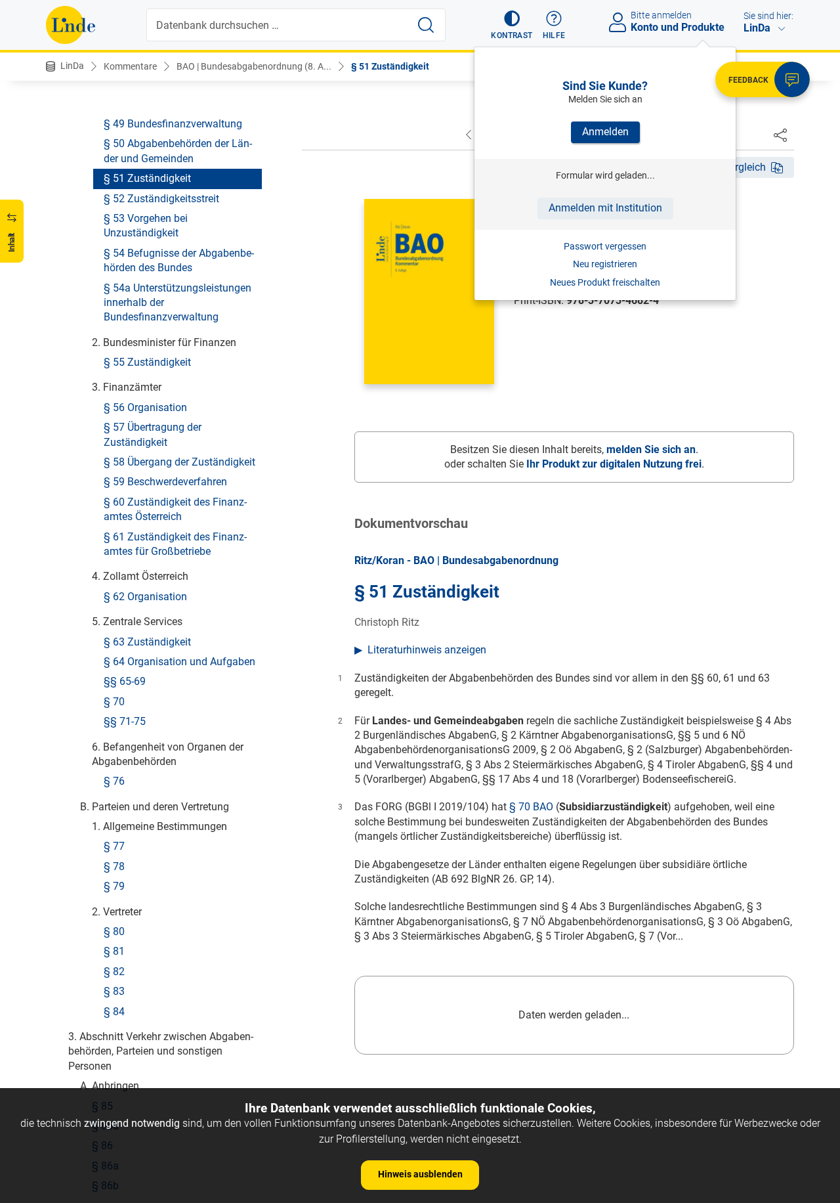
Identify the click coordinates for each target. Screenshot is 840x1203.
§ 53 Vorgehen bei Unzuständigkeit (146, 225)
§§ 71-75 (125, 721)
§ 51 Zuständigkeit (390, 66)
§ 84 (114, 1011)
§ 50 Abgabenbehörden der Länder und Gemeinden (178, 150)
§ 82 (114, 971)
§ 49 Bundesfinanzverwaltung (173, 124)
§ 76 (114, 781)
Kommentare (130, 66)
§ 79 (114, 886)
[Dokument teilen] (780, 134)
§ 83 (114, 991)
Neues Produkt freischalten (605, 282)
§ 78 (114, 866)
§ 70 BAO (531, 806)
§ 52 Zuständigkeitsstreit (161, 198)
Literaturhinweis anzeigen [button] (427, 650)
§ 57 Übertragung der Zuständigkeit (152, 434)
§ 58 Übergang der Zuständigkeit (179, 462)
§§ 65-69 (125, 681)
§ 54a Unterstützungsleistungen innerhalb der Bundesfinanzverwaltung (177, 302)
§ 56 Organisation (145, 407)
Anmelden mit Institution (605, 208)
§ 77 (114, 846)
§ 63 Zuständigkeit (147, 641)
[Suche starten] (426, 25)
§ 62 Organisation (145, 596)
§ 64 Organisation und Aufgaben (179, 661)
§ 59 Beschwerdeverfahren (165, 481)
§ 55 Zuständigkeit (147, 362)
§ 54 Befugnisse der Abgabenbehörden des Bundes (179, 259)
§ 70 (114, 701)
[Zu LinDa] (70, 25)
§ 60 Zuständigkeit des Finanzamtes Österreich (175, 508)
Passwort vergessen (605, 246)
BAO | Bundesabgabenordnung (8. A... (254, 66)
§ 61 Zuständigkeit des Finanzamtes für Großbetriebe (175, 543)
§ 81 (114, 951)
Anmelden (605, 131)
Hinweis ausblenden (420, 1174)
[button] (511, 25)
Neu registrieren (605, 264)
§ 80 (114, 931)
